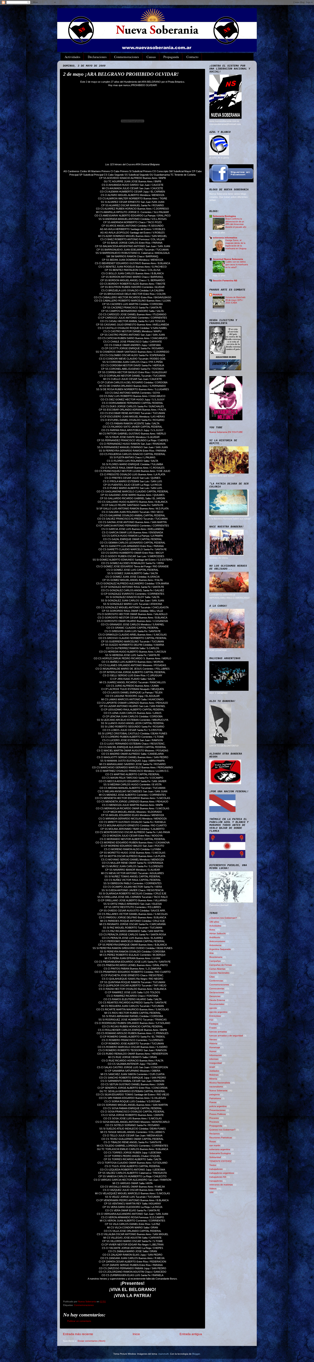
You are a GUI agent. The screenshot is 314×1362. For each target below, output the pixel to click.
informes (213, 1059)
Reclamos (214, 1133)
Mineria (213, 1079)
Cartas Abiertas (217, 969)
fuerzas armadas (218, 1031)
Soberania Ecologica (224, 216)
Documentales (216, 1004)
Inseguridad (215, 1063)
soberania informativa (225, 237)
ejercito (213, 1008)
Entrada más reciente (78, 1334)
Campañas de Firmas (220, 965)
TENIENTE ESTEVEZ (220, 1161)
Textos (212, 1165)
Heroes (213, 1039)
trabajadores (215, 1169)
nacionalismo (216, 1086)
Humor (212, 1051)
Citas (212, 977)
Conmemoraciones (126, 57)
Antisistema (215, 945)
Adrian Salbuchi (217, 933)
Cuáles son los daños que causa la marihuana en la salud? (236, 264)
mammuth (163, 1354)
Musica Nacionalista (219, 1082)
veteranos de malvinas (221, 1184)
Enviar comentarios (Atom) (91, 1341)
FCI (211, 1020)
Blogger (196, 1354)
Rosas (212, 1141)
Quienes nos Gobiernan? (222, 1130)
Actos (212, 929)
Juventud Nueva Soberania (228, 259)
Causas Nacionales (219, 973)
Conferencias (216, 980)
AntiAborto (214, 937)
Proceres (214, 1118)
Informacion (215, 1055)
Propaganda (171, 57)
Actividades (72, 57)
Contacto (192, 57)
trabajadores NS (217, 1177)
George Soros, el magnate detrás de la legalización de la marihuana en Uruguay (236, 244)
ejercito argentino (218, 1012)
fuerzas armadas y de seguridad (226, 1035)
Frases (213, 1028)
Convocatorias (216, 988)
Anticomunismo (217, 941)
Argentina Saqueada (220, 949)
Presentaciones (217, 1110)
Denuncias (214, 996)
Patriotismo (215, 1098)
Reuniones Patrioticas (220, 1137)
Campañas (215, 961)
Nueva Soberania (218, 1090)
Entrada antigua (191, 1334)
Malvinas (213, 1075)
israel (212, 1067)
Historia (213, 1043)
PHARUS (217, 294)
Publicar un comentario (79, 1321)
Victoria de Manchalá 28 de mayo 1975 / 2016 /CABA (235, 300)
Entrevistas (215, 1016)
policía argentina (218, 1106)
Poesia (212, 1102)
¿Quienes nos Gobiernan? (223, 918)
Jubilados (214, 1071)
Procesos (214, 1122)
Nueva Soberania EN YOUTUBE (226, 432)
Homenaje (214, 1047)
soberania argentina (219, 1149)
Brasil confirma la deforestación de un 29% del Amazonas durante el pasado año (235, 223)
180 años (214, 922)
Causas (151, 57)
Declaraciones (97, 57)
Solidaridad (215, 1157)
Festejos (213, 1024)
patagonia (214, 1094)
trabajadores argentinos (221, 1173)
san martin (214, 1145)
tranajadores (215, 1181)
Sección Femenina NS (225, 280)
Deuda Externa (217, 1000)
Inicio (136, 1334)
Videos (212, 1188)
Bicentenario (215, 957)
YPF (211, 1192)
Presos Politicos (217, 1114)
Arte (211, 953)
